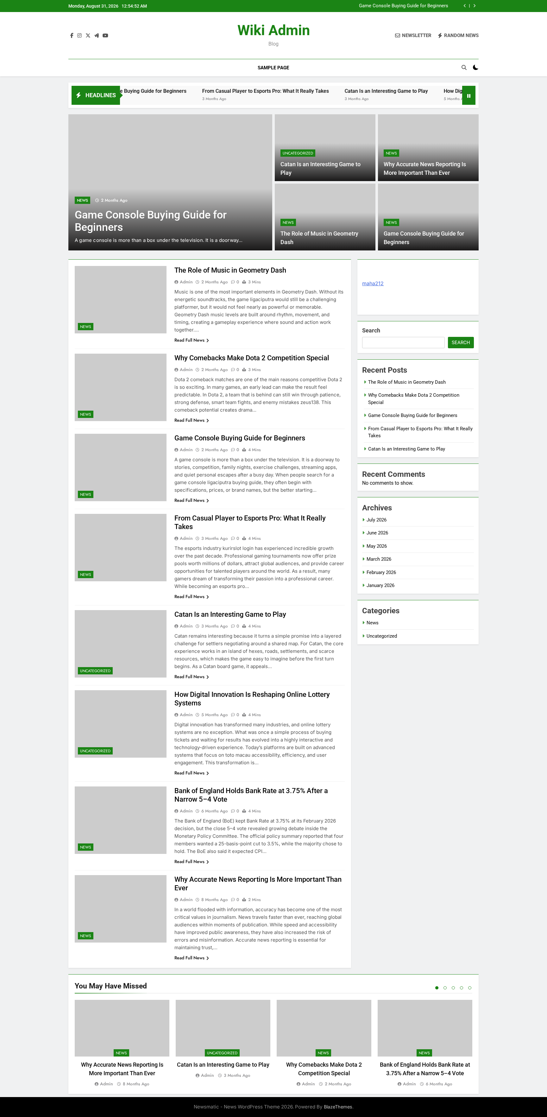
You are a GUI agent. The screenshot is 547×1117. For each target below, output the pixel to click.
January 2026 (380, 585)
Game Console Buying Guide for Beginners (403, 6)
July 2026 (377, 520)
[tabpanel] (122, 1044)
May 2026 (377, 546)
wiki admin (273, 30)
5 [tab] (469, 987)
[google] (96, 36)
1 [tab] (436, 987)
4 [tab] (461, 987)
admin (186, 282)
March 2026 (379, 559)
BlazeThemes (338, 1106)
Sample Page (273, 68)
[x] (88, 36)
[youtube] (105, 36)
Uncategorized (298, 153)
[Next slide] (474, 6)
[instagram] (79, 36)
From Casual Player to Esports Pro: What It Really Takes (236, 91)
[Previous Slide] (465, 6)
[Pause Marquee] (468, 95)
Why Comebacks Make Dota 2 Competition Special (251, 358)
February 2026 (381, 572)
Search (371, 330)
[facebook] (71, 36)
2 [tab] (445, 987)
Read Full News (189, 340)
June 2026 (377, 533)
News (82, 200)
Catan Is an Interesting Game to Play (357, 91)
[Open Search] (464, 67)
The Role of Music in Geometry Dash (230, 270)
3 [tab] (453, 987)
